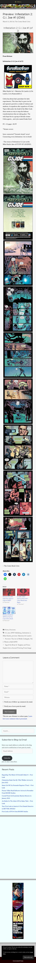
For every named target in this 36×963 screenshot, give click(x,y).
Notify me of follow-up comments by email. (18, 702)
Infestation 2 (26, 633)
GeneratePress (18, 961)
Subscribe (7, 758)
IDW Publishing (16, 633)
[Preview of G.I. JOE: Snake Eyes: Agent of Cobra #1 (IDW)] (9, 592)
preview (14, 636)
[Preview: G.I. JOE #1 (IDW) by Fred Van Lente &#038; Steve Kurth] (9, 610)
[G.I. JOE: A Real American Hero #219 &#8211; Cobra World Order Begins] (23, 592)
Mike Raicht (7, 636)
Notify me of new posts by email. (15, 706)
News (7, 630)
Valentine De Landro (24, 636)
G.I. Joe (7, 633)
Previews (12, 630)
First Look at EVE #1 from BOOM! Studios (15, 812)
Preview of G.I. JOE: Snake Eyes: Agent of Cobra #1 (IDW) (8, 598)
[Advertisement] (18, 847)
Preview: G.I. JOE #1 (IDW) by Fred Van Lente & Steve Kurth (8, 617)
